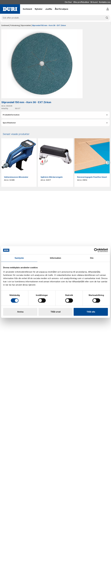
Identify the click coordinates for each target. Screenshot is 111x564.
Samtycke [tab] (19, 258)
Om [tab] (91, 258)
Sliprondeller (26, 25)
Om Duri (68, 2)
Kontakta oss (104, 2)
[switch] (42, 300)
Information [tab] (55, 258)
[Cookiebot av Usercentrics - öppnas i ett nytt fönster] (96, 250)
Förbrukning (15, 25)
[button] (55, 114)
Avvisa (20, 312)
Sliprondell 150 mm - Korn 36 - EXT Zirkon (49, 25)
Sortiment (5, 25)
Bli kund (94, 2)
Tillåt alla (91, 312)
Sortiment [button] (27, 9)
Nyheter (39, 9)
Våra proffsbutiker (81, 2)
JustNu (48, 9)
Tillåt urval (56, 312)
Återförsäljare (61, 9)
